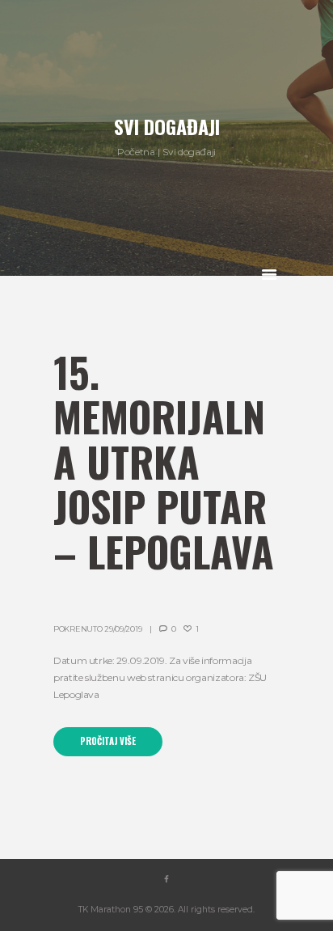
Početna (135, 152)
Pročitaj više (108, 740)
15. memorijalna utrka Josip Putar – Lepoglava (163, 461)
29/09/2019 (122, 628)
